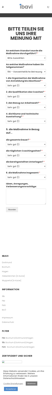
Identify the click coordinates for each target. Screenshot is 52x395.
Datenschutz (8, 322)
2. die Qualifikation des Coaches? (25, 92)
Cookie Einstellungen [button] (13, 383)
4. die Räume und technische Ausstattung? (22, 115)
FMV (4, 305)
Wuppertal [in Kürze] (11, 280)
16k (3, 296)
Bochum (6, 267)
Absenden (12, 210)
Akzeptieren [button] (11, 389)
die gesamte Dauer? (18, 140)
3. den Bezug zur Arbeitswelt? (23, 103)
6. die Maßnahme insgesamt (23, 172)
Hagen (5, 271)
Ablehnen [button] (31, 383)
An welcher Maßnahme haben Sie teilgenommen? (25, 66)
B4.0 (4, 309)
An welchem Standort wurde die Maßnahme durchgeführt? (24, 52)
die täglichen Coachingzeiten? (24, 151)
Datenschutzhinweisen (14, 378)
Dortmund (7, 262)
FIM (3, 300)
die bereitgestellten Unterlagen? (25, 162)
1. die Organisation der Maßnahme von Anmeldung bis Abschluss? (25, 79)
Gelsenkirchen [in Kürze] (13, 276)
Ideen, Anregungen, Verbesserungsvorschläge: (21, 185)
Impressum (7, 317)
